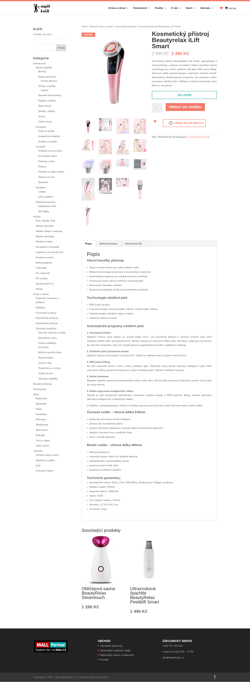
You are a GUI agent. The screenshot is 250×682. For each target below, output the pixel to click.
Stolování (43, 182)
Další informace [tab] (108, 243)
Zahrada (205, 8)
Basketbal (41, 403)
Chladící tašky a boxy (47, 455)
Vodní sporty (42, 445)
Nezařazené (39, 389)
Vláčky (39, 289)
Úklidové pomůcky (45, 202)
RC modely (42, 278)
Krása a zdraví (117, 8)
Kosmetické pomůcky (47, 318)
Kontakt (104, 659)
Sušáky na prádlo (47, 141)
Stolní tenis (42, 430)
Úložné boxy (45, 121)
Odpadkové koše (47, 206)
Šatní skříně (44, 105)
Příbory (42, 166)
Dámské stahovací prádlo (52, 332)
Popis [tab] (88, 243)
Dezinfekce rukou (47, 337)
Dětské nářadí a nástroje (49, 231)
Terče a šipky (43, 440)
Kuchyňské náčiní (47, 156)
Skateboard (42, 424)
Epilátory (40, 307)
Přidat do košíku (185, 107)
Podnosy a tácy (46, 161)
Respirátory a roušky (49, 368)
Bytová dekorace (47, 76)
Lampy (42, 191)
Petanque (41, 419)
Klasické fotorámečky (49, 95)
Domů (84, 26)
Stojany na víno (46, 177)
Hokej (39, 409)
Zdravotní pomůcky (46, 328)
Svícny (41, 116)
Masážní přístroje (42, 384)
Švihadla (40, 435)
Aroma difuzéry (49, 80)
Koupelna (41, 126)
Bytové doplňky (44, 67)
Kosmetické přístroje (126, 26)
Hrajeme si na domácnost (49, 252)
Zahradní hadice (44, 470)
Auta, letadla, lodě (45, 220)
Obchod (93, 26)
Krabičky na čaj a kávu (50, 150)
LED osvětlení (45, 196)
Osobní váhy (45, 363)
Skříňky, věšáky (46, 111)
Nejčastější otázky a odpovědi (117, 655)
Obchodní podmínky (111, 645)
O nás (174, 8)
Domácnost (140, 8)
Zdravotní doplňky (48, 378)
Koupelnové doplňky (49, 136)
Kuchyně (40, 146)
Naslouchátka (45, 357)
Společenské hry (45, 283)
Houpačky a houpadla (47, 246)
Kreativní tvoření (44, 257)
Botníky (42, 71)
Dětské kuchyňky (45, 225)
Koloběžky (41, 414)
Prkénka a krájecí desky (51, 171)
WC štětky (43, 211)
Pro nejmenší (43, 273)
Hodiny (44, 90)
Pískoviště (41, 267)
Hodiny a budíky (47, 86)
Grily (38, 465)
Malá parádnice (44, 262)
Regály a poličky (47, 100)
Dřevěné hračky (44, 241)
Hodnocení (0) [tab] (133, 243)
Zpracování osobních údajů (115, 650)
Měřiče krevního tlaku (50, 352)
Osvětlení (41, 187)
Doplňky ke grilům (45, 460)
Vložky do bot (45, 373)
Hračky (159, 8)
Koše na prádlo (46, 131)
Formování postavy (46, 312)
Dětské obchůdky (45, 236)
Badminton (41, 398)
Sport (189, 8)
